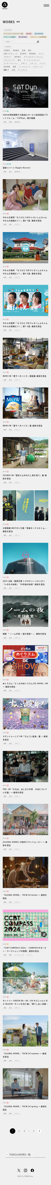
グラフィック (38, 66)
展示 (19, 60)
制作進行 (18, 56)
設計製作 (23, 53)
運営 (14, 66)
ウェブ (41, 53)
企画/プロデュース (10, 53)
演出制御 (7, 66)
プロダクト (8, 56)
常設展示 (16, 50)
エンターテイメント (11, 63)
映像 (5, 70)
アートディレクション (32, 60)
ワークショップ (24, 66)
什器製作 (7, 50)
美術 (29, 50)
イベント (42, 63)
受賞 (23, 50)
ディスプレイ (23, 70)
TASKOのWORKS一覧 (20, 1155)
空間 (13, 70)
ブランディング (9, 60)
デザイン (24, 63)
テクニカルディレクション (33, 56)
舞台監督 (32, 53)
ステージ (33, 63)
